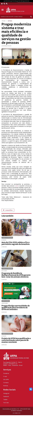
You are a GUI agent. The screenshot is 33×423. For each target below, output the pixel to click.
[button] (2, 10)
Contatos (6, 382)
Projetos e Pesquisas (7, 237)
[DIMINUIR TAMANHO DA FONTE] (4, 3)
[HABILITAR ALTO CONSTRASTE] (2, 4)
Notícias (5, 385)
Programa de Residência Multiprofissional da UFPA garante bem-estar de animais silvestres (16, 275)
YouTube (6, 402)
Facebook (6, 396)
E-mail (5, 376)
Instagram (6, 393)
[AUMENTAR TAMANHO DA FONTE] (7, 3)
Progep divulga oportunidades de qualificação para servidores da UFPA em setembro (16, 307)
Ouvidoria (6, 373)
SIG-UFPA (6, 379)
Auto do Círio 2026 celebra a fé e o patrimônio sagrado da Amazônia (16, 243)
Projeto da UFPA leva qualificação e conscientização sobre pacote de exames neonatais (16, 340)
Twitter (5, 399)
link (17, 186)
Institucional (5, 301)
